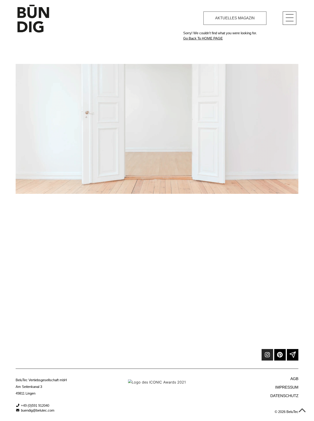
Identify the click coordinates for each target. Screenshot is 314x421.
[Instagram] (267, 355)
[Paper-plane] (292, 355)
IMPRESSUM (286, 387)
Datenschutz (284, 396)
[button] (289, 18)
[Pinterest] (280, 355)
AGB (294, 379)
